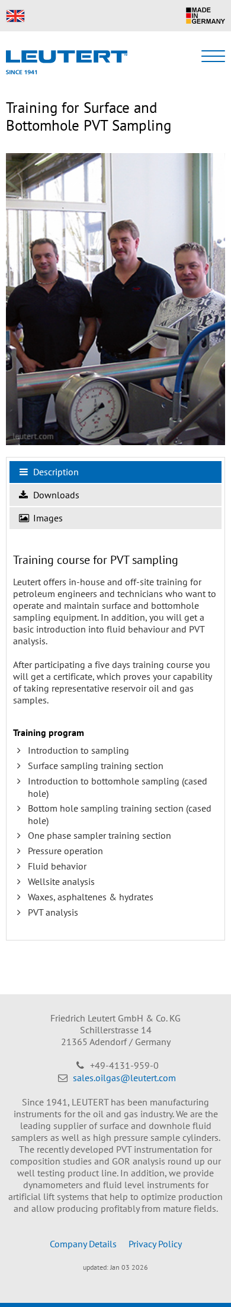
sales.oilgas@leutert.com (124, 1078)
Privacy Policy (155, 1244)
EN (15, 15)
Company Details (83, 1244)
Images (47, 518)
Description (55, 472)
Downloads (55, 495)
